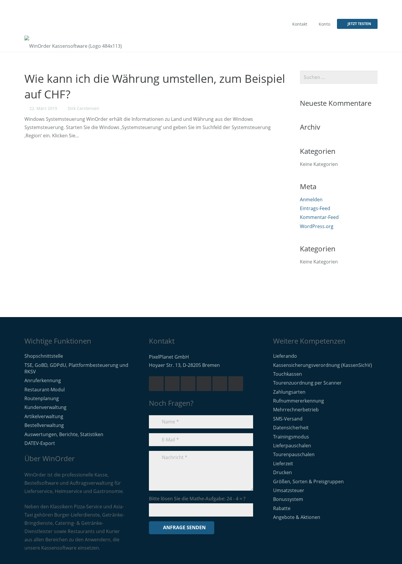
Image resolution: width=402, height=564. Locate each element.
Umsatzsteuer (288, 490)
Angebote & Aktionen (296, 517)
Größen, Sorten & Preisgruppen (308, 481)
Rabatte (281, 508)
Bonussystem (288, 499)
